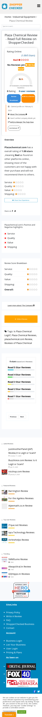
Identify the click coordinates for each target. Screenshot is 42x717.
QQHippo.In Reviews (19, 573)
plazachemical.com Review (18, 339)
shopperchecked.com (21, 591)
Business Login (14, 640)
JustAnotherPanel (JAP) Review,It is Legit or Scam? (22, 451)
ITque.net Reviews (18, 525)
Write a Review (28, 96)
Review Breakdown (14, 98)
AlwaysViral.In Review (19, 566)
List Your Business (16, 644)
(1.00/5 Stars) (28, 55)
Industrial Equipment (24, 16)
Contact (10, 627)
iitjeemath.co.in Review (20, 505)
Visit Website (13, 128)
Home (8, 16)
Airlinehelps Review (18, 539)
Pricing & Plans (14, 652)
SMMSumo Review (18, 559)
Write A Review (22, 319)
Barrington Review (18, 490)
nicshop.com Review (19, 471)
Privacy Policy (13, 612)
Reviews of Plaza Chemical (18, 343)
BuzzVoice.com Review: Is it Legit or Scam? (22, 462)
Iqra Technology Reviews (21, 532)
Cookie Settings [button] (9, 712)
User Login (12, 648)
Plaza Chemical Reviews (24, 335)
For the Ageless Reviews (21, 498)
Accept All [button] (21, 712)
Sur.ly (25, 596)
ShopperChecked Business (20, 624)
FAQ (8, 620)
